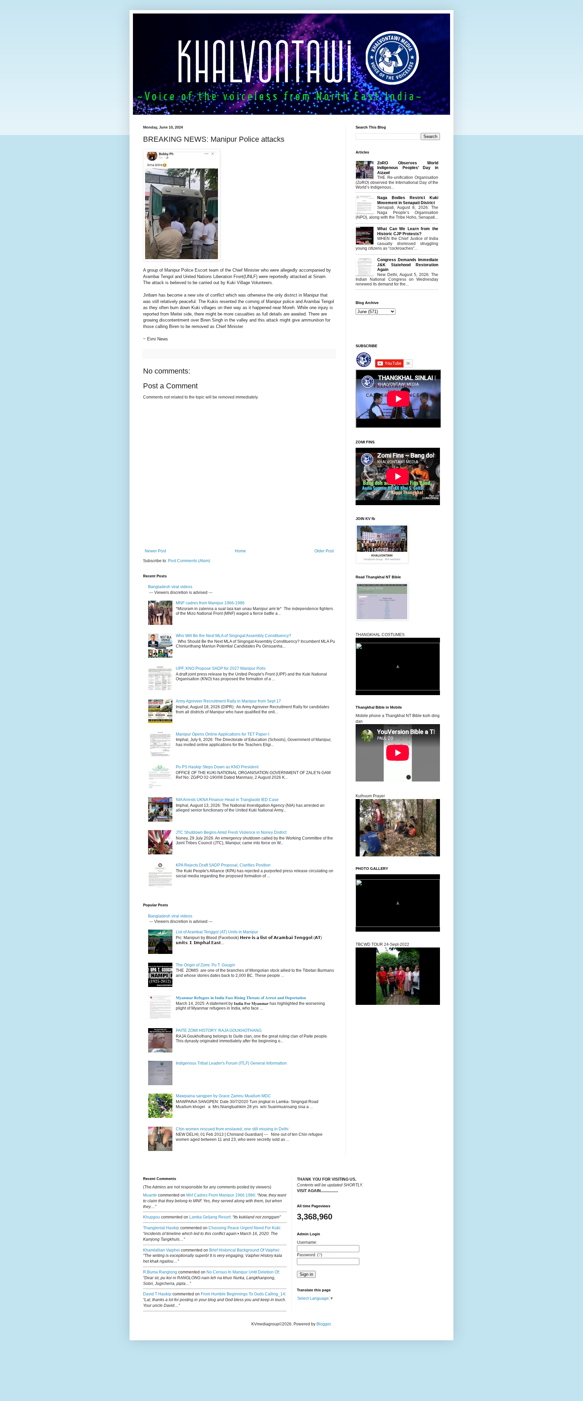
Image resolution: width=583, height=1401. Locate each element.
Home (240, 551)
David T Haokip (157, 1294)
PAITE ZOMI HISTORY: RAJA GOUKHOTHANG (218, 1030)
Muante (150, 1195)
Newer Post (155, 551)
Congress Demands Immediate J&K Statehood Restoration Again (407, 264)
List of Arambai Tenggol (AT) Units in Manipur (217, 932)
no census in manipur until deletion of (242, 1272)
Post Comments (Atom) (189, 560)
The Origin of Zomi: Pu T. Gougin (205, 965)
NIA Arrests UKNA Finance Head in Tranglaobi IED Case (227, 799)
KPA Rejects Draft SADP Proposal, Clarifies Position (223, 865)
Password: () (309, 1255)
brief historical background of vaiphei (244, 1250)
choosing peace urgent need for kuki (244, 1228)
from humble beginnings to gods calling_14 (243, 1294)
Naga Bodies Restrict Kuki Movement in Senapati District (407, 200)
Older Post (324, 551)
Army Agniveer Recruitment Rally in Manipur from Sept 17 (228, 701)
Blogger (323, 1324)
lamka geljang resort (209, 1217)
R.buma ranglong (160, 1272)
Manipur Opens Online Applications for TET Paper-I (222, 734)
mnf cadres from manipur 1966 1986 (220, 1195)
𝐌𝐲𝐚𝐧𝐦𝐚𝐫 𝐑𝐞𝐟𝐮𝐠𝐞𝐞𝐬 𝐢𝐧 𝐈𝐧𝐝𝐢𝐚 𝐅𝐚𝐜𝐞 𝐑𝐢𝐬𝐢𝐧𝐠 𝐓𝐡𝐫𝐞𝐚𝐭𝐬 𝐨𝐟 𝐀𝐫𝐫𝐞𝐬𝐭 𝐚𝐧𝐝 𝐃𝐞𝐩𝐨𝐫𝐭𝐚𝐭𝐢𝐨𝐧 (241, 997)
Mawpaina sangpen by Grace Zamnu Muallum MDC (223, 1096)
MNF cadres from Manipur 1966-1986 (210, 603)
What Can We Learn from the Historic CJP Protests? (407, 231)
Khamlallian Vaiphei (161, 1250)
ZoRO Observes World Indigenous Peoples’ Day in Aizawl (407, 168)
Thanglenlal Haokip (161, 1228)
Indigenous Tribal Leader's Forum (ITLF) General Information (231, 1063)
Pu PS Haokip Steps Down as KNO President (217, 767)
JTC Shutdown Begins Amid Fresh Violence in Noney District (231, 832)
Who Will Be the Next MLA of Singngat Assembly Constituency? (233, 635)
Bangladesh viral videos (170, 586)
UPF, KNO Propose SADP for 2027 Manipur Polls (221, 668)
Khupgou (151, 1217)
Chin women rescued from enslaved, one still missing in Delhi (232, 1129)
